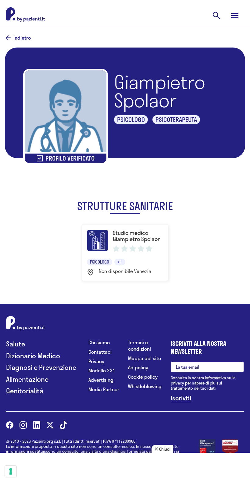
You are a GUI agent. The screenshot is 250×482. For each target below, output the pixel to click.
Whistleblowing (145, 386)
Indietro (22, 38)
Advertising (100, 380)
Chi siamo (99, 342)
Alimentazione (27, 379)
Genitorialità (24, 390)
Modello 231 (101, 370)
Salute (15, 343)
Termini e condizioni (139, 345)
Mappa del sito (144, 358)
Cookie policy (143, 377)
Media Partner (103, 389)
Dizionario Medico (33, 355)
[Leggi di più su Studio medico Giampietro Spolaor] (125, 253)
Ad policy (138, 367)
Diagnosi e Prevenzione (41, 367)
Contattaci (100, 352)
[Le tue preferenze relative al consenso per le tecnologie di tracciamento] (10, 471)
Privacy (96, 361)
